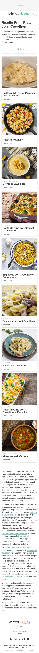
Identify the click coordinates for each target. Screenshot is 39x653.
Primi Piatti (6, 90)
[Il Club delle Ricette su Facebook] (11, 639)
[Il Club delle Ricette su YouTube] (28, 639)
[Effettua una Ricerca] (35, 14)
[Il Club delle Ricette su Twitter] (19, 639)
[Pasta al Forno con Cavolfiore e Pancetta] (19, 389)
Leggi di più (9, 42)
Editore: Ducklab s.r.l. (24, 645)
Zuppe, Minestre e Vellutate (12, 181)
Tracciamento (8, 650)
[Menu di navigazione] (3, 14)
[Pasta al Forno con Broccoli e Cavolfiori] (19, 207)
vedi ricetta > (7, 99)
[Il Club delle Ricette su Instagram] (15, 639)
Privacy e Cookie (20, 650)
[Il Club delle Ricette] (19, 14)
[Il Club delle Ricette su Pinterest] (23, 639)
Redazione (19, 629)
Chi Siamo (19, 626)
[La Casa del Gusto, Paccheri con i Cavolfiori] (19, 72)
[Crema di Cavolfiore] (19, 163)
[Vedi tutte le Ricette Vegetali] (34, 107)
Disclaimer (31, 650)
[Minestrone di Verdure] (19, 435)
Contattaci (19, 633)
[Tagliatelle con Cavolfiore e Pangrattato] (19, 254)
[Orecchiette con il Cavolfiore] (19, 300)
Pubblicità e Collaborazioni (19, 631)
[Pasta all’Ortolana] (19, 119)
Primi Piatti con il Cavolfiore (18, 548)
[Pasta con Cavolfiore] (19, 345)
